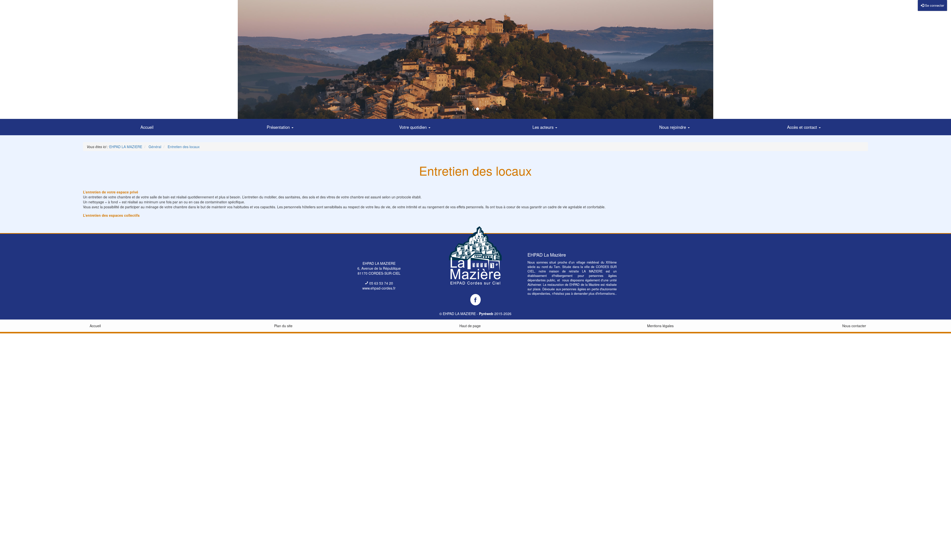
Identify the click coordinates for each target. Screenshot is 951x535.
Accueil (95, 325)
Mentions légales (660, 325)
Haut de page (470, 325)
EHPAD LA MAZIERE (459, 313)
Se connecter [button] (934, 5)
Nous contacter (854, 325)
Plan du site (283, 325)
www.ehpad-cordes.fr (379, 288)
